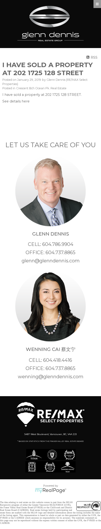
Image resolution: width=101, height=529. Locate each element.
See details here (16, 101)
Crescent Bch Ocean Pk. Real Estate (41, 88)
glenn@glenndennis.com (51, 261)
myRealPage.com (50, 490)
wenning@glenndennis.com (50, 376)
